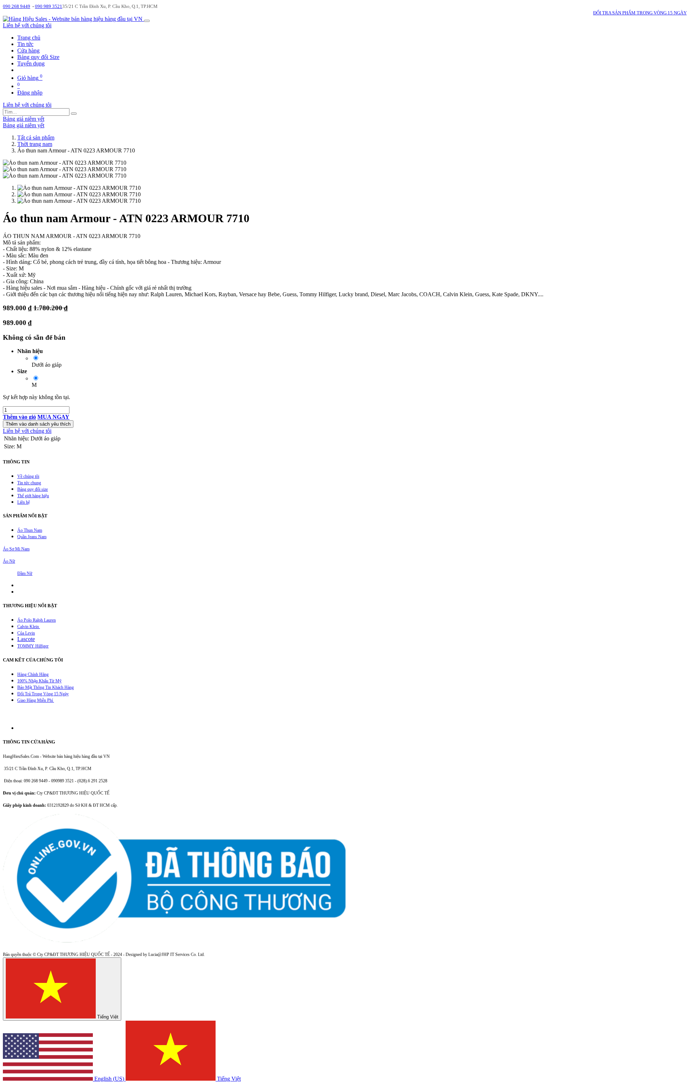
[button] (19, 417)
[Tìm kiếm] (74, 114)
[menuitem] (28, 38)
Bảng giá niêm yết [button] (23, 119)
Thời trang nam (34, 144)
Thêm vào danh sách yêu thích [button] (38, 424)
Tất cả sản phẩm (35, 137)
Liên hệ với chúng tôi (27, 25)
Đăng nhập (29, 93)
